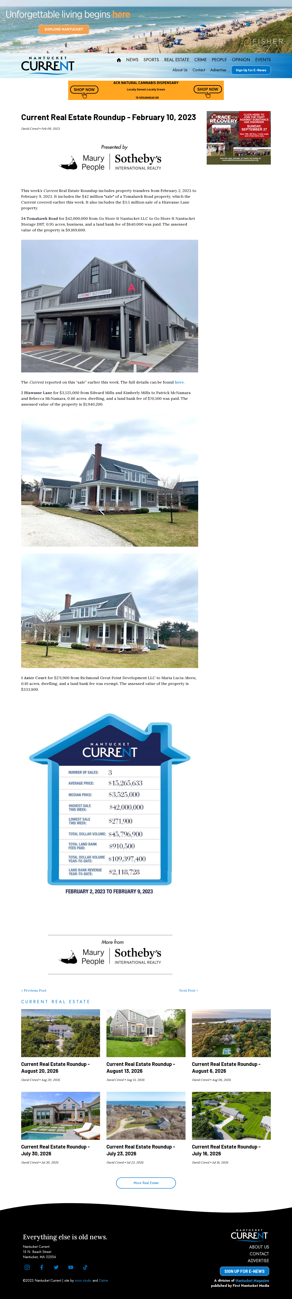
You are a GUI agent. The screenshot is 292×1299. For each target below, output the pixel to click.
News (132, 60)
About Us (180, 70)
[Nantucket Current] (244, 1235)
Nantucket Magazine (252, 1280)
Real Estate (176, 60)
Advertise (218, 70)
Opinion (241, 60)
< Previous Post (33, 990)
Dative (103, 1280)
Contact (199, 70)
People (219, 60)
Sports (151, 60)
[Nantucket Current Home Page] (48, 66)
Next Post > (188, 990)
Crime (200, 60)
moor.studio (84, 1280)
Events (263, 60)
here (179, 382)
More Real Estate (146, 1182)
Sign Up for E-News (251, 70)
